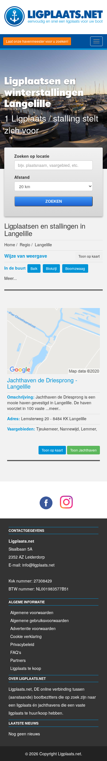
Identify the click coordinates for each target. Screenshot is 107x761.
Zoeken (53, 201)
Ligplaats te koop (25, 668)
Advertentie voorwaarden (33, 628)
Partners (18, 660)
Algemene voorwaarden (31, 612)
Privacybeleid (22, 644)
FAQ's (15, 652)
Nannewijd (69, 429)
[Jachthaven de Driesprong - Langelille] (53, 340)
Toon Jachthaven (83, 450)
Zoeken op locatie (31, 156)
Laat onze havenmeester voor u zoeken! (37, 41)
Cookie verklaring (26, 636)
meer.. (54, 408)
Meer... (10, 278)
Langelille (77, 418)
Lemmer (88, 429)
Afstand (22, 177)
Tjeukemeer (47, 429)
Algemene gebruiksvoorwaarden (39, 620)
